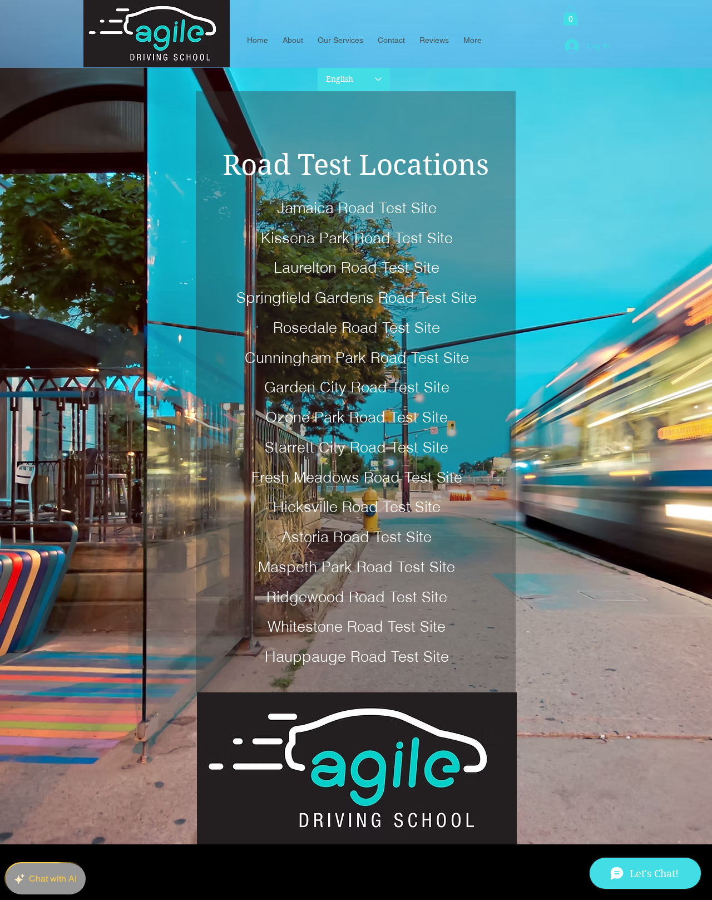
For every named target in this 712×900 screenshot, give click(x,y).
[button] (570, 16)
